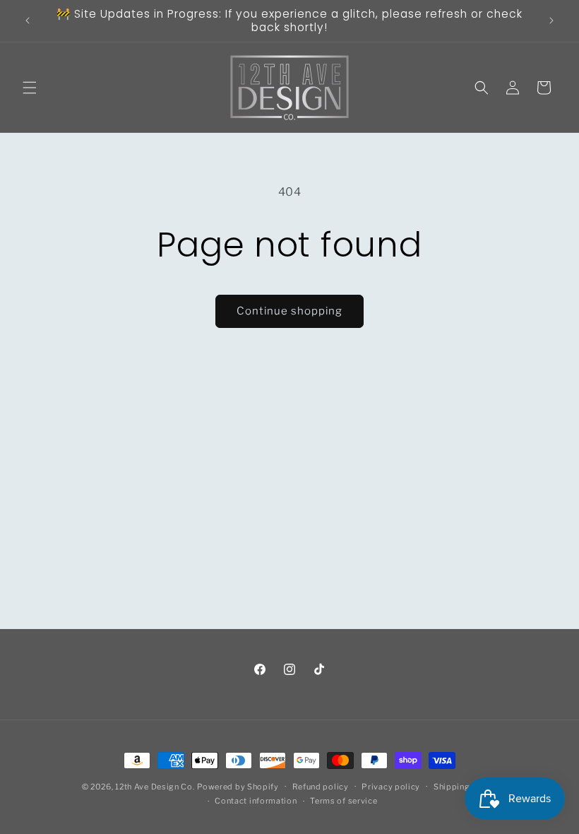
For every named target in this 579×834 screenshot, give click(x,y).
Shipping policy (466, 787)
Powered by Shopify (238, 787)
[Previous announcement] (27, 20)
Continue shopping (289, 311)
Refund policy (320, 787)
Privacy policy (391, 787)
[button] (29, 87)
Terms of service (343, 801)
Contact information (256, 801)
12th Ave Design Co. (154, 787)
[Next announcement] (551, 20)
